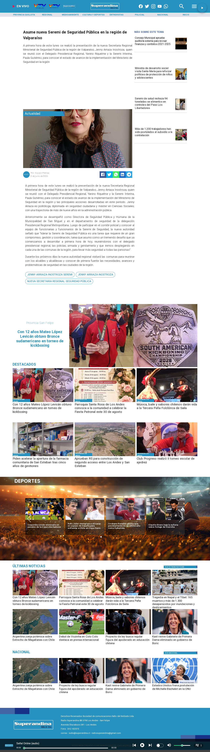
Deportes (34, 500)
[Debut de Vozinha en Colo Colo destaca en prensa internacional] (81, 634)
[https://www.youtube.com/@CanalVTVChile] (160, 10)
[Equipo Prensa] (26, 177)
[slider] (24, 748)
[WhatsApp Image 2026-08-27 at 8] (181, 79)
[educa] (128, 634)
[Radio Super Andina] (181, 10)
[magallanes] (35, 634)
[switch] (160, 745)
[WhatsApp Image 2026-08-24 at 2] (181, 140)
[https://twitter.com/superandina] (147, 10)
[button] (49, 274)
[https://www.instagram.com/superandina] (153, 10)
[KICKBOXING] (133, 366)
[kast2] (175, 634)
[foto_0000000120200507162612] (181, 49)
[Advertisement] (47, 87)
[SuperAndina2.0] (105, 10)
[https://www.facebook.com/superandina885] (141, 10)
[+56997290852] (166, 10)
